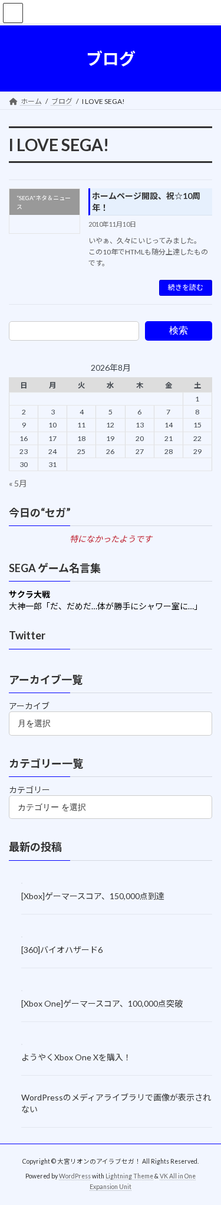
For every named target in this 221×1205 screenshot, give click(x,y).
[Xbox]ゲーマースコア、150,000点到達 (92, 895)
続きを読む (185, 287)
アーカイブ (29, 706)
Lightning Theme (129, 1176)
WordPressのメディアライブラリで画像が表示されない (116, 1102)
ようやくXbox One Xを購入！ (76, 1057)
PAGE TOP (204, 1157)
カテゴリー (29, 790)
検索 (178, 330)
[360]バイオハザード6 (62, 949)
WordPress (75, 1176)
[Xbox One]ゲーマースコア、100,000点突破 (102, 1003)
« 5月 (18, 483)
